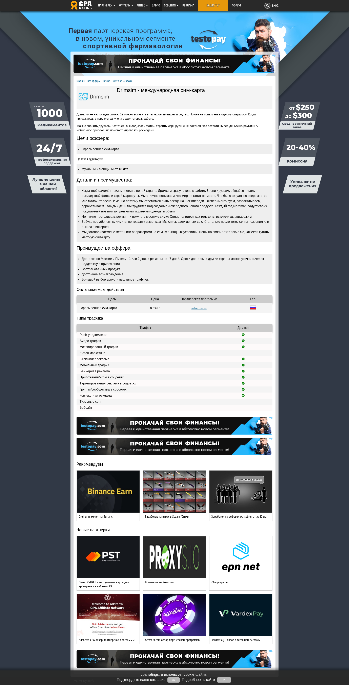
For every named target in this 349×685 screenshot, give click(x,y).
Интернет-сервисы (122, 80)
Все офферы (93, 80)
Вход (275, 5)
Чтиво (141, 5)
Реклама (188, 5)
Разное (106, 80)
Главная (81, 80)
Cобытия (170, 5)
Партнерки (105, 5)
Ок (173, 680)
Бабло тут (213, 5)
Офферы (125, 5)
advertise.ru (199, 308)
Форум (236, 5)
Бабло (156, 5)
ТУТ (224, 680)
